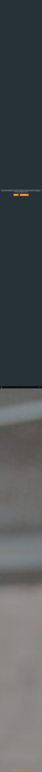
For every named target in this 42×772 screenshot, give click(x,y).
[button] (39, 387)
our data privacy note (21, 192)
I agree (16, 194)
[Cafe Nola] (9, 387)
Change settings (24, 194)
